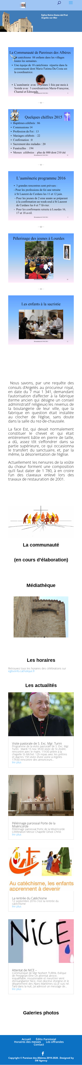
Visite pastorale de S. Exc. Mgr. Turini (37, 743)
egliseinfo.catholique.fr (21, 671)
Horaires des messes (27, 1042)
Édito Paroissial (46, 1039)
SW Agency (41, 1060)
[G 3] (41, 640)
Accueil (26, 1039)
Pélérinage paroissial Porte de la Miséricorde (33, 824)
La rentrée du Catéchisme (29, 898)
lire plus (16, 762)
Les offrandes (55, 1042)
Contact (39, 1044)
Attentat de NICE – (24, 970)
